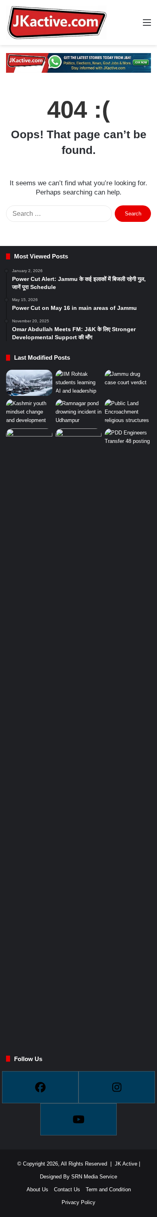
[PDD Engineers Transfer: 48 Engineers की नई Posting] (128, 729)
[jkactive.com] (56, 22)
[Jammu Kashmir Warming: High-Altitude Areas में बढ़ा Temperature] (29, 383)
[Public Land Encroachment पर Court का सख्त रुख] (128, 412)
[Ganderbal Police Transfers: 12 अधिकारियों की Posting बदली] (79, 729)
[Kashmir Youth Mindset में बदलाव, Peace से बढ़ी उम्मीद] (29, 412)
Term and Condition (108, 1189)
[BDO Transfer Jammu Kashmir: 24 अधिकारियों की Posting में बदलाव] (29, 729)
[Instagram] (116, 1087)
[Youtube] (78, 1119)
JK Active (126, 1164)
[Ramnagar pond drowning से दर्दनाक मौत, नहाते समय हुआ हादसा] (79, 412)
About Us (37, 1189)
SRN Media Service (94, 1177)
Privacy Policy (78, 1202)
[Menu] (147, 25)
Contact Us (67, 1189)
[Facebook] (40, 1087)
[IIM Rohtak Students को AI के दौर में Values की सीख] (79, 383)
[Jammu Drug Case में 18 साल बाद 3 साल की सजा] (128, 383)
